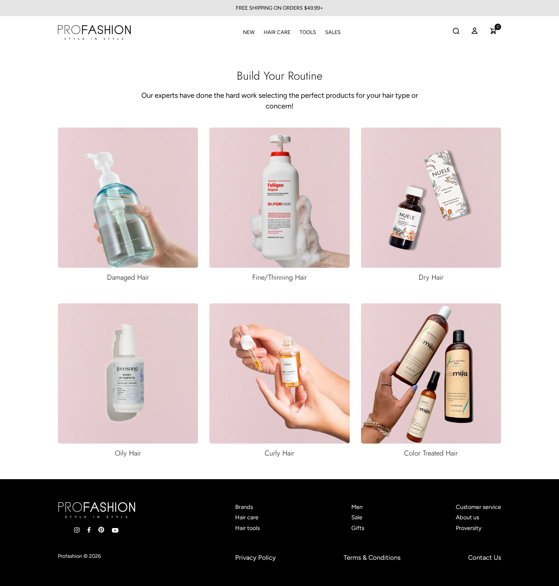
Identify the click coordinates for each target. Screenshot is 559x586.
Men (357, 507)
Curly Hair (279, 453)
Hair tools (247, 528)
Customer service (478, 507)
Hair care (246, 517)
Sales (333, 32)
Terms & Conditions (372, 557)
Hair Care (277, 32)
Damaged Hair (128, 277)
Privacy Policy (255, 557)
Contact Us (484, 557)
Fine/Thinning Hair (279, 277)
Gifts (357, 528)
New (249, 32)
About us (467, 517)
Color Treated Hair (431, 453)
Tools (308, 32)
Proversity (468, 528)
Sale (356, 517)
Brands (244, 507)
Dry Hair (431, 277)
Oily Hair (128, 453)
